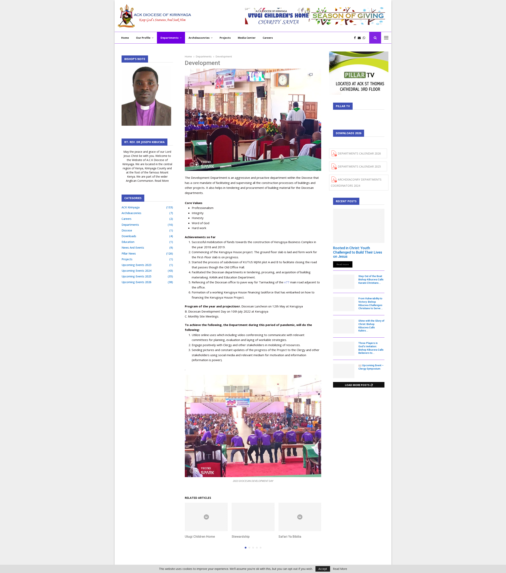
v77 (286, 282)
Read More (340, 568)
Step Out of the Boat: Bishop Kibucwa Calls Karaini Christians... (370, 279)
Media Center (247, 37)
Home (125, 37)
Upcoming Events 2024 (136, 270)
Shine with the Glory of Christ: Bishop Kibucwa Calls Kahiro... (371, 325)
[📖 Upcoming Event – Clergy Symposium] (343, 371)
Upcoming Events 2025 (136, 276)
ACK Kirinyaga (131, 207)
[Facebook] (356, 38)
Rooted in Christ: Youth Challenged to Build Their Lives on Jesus (357, 252)
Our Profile (143, 37)
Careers (268, 37)
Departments (169, 37)
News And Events (133, 247)
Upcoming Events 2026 (136, 282)
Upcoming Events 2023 (136, 265)
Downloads (129, 236)
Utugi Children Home (200, 536)
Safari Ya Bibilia (289, 536)
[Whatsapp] (365, 38)
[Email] (360, 38)
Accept (322, 569)
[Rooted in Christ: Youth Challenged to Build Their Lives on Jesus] (358, 226)
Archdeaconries (199, 37)
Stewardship (241, 536)
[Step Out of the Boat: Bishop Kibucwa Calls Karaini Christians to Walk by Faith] (343, 282)
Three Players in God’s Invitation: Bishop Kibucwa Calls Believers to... (370, 348)
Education (128, 242)
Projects (225, 37)
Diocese (127, 230)
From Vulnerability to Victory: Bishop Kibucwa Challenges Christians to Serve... (370, 303)
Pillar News (129, 253)
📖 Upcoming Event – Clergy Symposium (371, 367)
